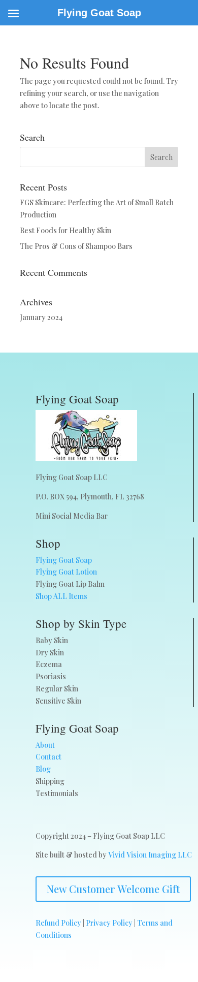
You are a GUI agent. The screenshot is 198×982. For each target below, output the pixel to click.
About (45, 745)
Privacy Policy (109, 923)
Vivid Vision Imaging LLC (150, 855)
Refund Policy (58, 923)
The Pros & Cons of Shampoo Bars (76, 246)
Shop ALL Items (61, 596)
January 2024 (41, 317)
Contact (48, 757)
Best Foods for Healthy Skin (65, 230)
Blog (43, 769)
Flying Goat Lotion (66, 572)
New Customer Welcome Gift (113, 889)
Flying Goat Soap (64, 560)
